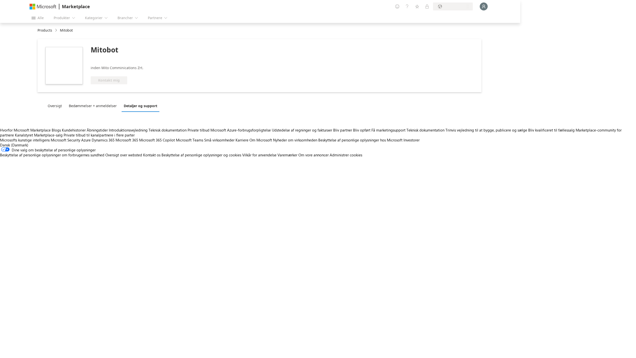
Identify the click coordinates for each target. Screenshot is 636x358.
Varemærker (287, 154)
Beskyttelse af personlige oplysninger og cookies (201, 154)
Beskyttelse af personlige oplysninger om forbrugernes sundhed (52, 154)
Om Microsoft (260, 139)
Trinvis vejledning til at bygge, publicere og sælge (486, 130)
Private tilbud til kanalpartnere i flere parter (99, 135)
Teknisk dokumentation (168, 130)
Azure (86, 139)
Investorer (411, 139)
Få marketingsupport (388, 130)
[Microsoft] (43, 6)
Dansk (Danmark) (14, 144)
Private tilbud (198, 130)
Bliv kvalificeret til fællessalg (551, 130)
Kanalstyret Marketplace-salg (39, 135)
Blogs (56, 130)
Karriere (242, 139)
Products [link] (45, 30)
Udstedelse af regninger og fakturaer (302, 130)
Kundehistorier (74, 130)
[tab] (56, 105)
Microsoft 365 (127, 139)
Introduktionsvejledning (128, 130)
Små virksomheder (219, 139)
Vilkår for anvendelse (259, 154)
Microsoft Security (65, 139)
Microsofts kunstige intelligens (25, 139)
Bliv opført (361, 130)
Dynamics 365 (103, 139)
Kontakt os (151, 154)
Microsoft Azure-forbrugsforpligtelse (241, 130)
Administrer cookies (346, 154)
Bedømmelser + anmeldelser (93, 105)
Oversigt (55, 105)
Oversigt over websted (123, 154)
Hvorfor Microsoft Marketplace (25, 130)
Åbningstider (97, 130)
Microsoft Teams (189, 139)
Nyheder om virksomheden (295, 139)
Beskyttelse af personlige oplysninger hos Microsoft (360, 139)
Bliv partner (342, 130)
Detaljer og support (140, 105)
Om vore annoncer (313, 154)
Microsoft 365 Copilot (157, 139)
